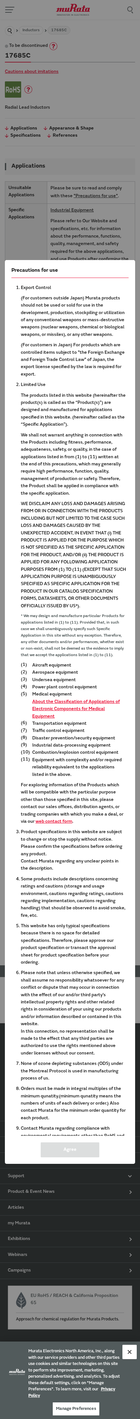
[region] (70, 1380)
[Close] (129, 1352)
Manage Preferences (76, 1409)
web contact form (53, 822)
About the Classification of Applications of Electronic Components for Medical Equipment (76, 709)
